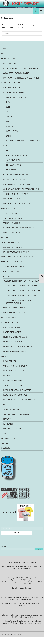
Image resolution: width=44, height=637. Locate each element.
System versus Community (16, 252)
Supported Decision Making (14, 313)
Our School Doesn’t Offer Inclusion (21, 189)
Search (3, 547)
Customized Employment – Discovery (24, 290)
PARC (8, 121)
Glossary (5, 448)
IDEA (8, 102)
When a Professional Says (15, 366)
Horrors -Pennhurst (13, 342)
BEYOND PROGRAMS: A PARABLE (17, 390)
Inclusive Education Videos (16, 203)
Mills (8, 112)
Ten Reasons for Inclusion (16, 194)
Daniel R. (10, 116)
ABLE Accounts (8, 317)
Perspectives (7, 356)
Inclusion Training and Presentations (22, 78)
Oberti (9, 107)
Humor (4, 404)
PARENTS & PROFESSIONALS (15, 395)
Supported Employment (14, 308)
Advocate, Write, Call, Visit (16, 73)
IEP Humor (8, 424)
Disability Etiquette (10, 232)
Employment (7, 276)
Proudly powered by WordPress (11, 634)
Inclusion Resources (13, 199)
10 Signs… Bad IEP (11, 409)
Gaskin (9, 136)
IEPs (5, 145)
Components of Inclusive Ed (17, 174)
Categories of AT (11, 271)
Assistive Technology (11, 261)
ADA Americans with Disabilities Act (23, 141)
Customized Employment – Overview (21, 281)
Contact (5, 443)
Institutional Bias (12, 332)
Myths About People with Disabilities (21, 68)
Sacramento (12, 131)
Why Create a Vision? (13, 218)
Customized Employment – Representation (18, 301)
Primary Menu (41, 11)
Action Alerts (8, 438)
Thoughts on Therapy (14, 385)
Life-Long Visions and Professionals (20, 400)
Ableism (5, 237)
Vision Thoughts (11, 223)
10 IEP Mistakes (13, 160)
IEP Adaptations (13, 165)
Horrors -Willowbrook (15, 337)
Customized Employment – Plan (21, 295)
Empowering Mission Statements (19, 228)
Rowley (9, 126)
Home (4, 49)
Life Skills (8, 375)
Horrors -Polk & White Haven (17, 346)
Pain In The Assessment (14, 371)
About (4, 54)
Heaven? (7, 419)
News (3, 433)
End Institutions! (9, 322)
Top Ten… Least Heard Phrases (17, 414)
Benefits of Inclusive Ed (14, 179)
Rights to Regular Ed (13, 92)
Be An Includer (8, 58)
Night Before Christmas (15, 429)
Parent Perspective (12, 380)
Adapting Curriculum (16, 155)
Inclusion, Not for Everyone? (17, 184)
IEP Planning (12, 170)
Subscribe (17, 533)
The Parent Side (9, 512)
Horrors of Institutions (15, 351)
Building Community (11, 242)
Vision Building (8, 208)
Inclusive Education (11, 83)
